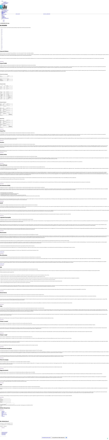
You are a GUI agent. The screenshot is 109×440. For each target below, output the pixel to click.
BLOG (2, 10)
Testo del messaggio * (3, 404)
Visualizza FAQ (2, 251)
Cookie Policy (4, 434)
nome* (1, 398)
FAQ (2, 15)
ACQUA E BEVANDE (4, 3)
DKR (2, 9)
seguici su (3, 427)
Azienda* (1, 400)
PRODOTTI (3, 411)
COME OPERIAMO (5, 2)
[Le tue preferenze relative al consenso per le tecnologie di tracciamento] (107, 438)
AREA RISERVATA (4, 414)
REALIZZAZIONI (4, 14)
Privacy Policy (4, 433)
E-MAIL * (1, 402)
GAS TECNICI (3, 4)
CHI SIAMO (4, 1)
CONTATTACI (2, 409)
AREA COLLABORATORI (46, 13)
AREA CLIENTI (18, 13)
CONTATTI (3, 16)
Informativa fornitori (4, 432)
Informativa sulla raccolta (46, 437)
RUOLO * (1, 401)
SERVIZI (3, 13)
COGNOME (1, 399)
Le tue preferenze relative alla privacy (58, 437)
